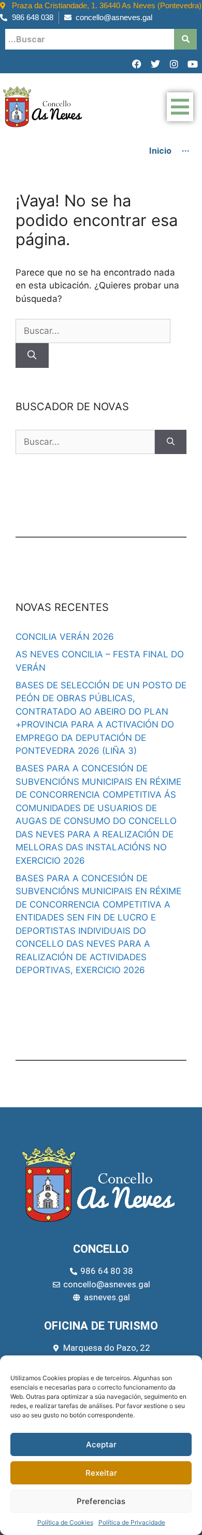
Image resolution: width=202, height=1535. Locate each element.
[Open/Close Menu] (180, 106)
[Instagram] (174, 64)
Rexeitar (101, 1473)
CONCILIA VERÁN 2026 (65, 637)
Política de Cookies (65, 1522)
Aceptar (101, 1444)
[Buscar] (32, 355)
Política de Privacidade (131, 1522)
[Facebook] (136, 64)
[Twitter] (155, 64)
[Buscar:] (93, 331)
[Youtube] (192, 64)
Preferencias (101, 1501)
